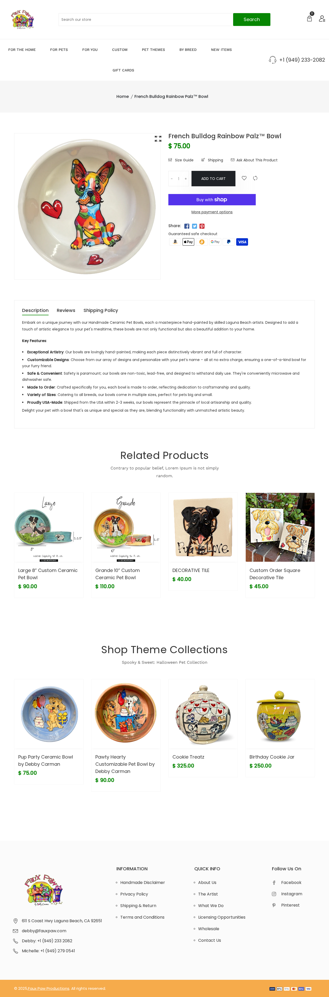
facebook (291, 882)
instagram (291, 894)
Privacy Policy (134, 894)
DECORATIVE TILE (190, 570)
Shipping (215, 160)
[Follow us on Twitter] (194, 226)
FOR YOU (90, 50)
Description (35, 310)
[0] (309, 19)
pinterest (290, 905)
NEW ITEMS (221, 50)
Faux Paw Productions (48, 988)
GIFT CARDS (123, 70)
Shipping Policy (101, 310)
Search (252, 19)
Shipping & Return (138, 906)
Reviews (66, 310)
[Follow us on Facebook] (187, 226)
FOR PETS (59, 50)
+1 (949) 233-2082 (302, 59)
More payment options (212, 212)
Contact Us (209, 940)
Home (122, 96)
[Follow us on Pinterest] (202, 226)
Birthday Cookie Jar (272, 757)
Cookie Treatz (188, 757)
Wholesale (208, 929)
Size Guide (184, 160)
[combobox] (164, 19)
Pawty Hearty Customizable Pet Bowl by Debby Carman (125, 764)
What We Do (211, 906)
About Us (207, 882)
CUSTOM (119, 50)
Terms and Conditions (142, 917)
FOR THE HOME (22, 50)
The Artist (208, 894)
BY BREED (188, 50)
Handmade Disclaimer (142, 882)
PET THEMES (153, 50)
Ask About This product (257, 160)
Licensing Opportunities (221, 917)
